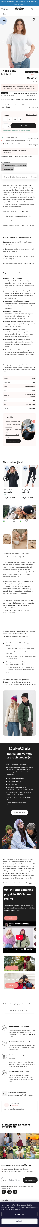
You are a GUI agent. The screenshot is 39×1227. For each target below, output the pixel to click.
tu (22, 1209)
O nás (11, 918)
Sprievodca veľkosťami (13, 421)
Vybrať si (11, 968)
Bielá (33, 390)
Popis (6, 177)
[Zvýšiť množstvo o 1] (8, 126)
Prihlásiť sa (30, 1180)
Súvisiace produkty (20, 177)
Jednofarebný (30, 404)
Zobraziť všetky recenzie (24, 1095)
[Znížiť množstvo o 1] (3, 126)
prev (5, 478)
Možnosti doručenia (31, 138)
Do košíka (24, 126)
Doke (33, 378)
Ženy (33, 382)
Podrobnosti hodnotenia (28, 99)
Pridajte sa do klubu (19, 812)
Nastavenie (19, 1214)
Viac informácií (33, 107)
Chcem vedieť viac (13, 441)
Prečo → (34, 88)
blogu (30, 883)
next (33, 478)
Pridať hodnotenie (19, 1011)
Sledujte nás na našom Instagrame (16, 1126)
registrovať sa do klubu (7, 95)
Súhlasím (19, 1221)
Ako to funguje (33, 145)
